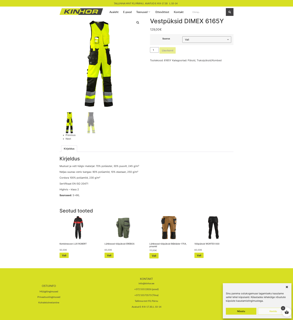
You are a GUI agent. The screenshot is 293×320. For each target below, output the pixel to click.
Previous (71, 135)
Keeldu (273, 311)
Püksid (191, 60)
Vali (64, 255)
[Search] (229, 12)
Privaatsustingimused (48, 296)
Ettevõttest (162, 12)
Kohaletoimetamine (48, 302)
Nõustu (241, 311)
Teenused (142, 12)
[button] (286, 287)
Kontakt (179, 12)
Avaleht (114, 12)
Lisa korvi (167, 50)
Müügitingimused (49, 291)
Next (68, 138)
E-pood (127, 12)
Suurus (166, 39)
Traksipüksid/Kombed (209, 60)
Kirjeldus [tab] (69, 148)
